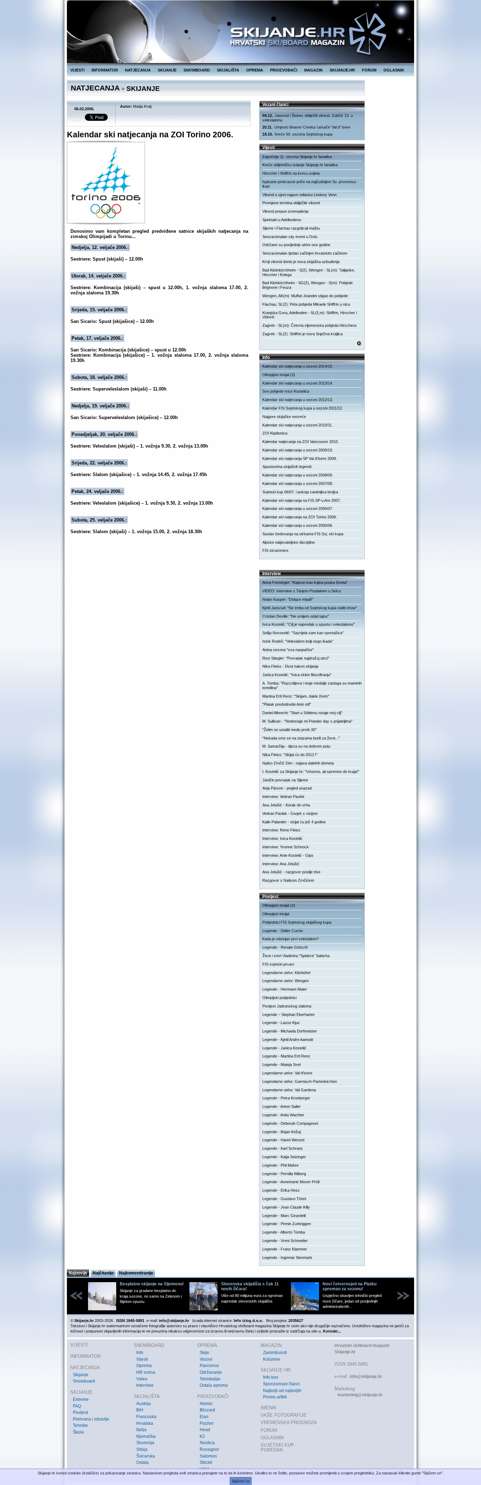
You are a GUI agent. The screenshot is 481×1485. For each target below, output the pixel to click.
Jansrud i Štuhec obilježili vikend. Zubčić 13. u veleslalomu (307, 117)
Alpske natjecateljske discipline (288, 542)
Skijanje (80, 1374)
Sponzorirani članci (281, 1383)
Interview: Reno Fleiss (281, 830)
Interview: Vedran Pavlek (283, 796)
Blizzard (207, 1410)
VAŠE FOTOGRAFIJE (284, 1415)
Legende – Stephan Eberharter (288, 1014)
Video (142, 1379)
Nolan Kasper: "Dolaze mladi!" (287, 599)
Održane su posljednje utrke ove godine (296, 245)
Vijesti (142, 1359)
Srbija (142, 1449)
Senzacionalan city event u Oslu (289, 237)
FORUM (369, 70)
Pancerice (209, 1365)
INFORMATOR (105, 70)
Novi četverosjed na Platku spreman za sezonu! (349, 1286)
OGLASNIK (393, 70)
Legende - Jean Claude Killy (286, 1207)
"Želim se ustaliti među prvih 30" (289, 730)
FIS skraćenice (275, 550)
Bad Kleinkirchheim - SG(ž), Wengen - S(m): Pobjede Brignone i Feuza (307, 285)
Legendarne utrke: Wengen (285, 981)
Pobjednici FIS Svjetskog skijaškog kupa (296, 922)
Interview (145, 1385)
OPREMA (254, 70)
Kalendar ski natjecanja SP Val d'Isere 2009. (299, 458)
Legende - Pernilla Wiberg (284, 1174)
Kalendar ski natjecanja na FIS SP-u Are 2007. (301, 500)
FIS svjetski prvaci (278, 964)
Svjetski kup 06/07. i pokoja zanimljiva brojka (300, 492)
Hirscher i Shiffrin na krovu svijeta (291, 173)
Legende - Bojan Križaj (281, 1132)
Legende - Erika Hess (281, 1190)
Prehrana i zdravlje (91, 1419)
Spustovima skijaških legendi (286, 466)
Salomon (208, 1456)
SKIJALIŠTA (228, 70)
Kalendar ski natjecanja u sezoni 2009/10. (297, 450)
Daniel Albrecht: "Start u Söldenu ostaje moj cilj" (302, 713)
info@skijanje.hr (366, 1376)
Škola (78, 1432)
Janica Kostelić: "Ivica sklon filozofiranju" (296, 675)
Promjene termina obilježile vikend (291, 203)
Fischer (207, 1423)
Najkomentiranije (136, 1273)
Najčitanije (103, 1273)
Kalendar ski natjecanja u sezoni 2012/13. (297, 400)
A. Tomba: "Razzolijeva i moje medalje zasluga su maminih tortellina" (312, 685)
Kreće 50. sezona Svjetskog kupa (297, 134)
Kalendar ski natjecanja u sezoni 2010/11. (297, 425)
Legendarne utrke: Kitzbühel (286, 973)
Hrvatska (144, 1423)
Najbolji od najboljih (282, 1390)
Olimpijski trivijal (275, 914)
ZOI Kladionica (274, 433)
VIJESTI (77, 70)
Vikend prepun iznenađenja (285, 211)
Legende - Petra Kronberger (286, 1098)
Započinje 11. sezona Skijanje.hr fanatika (297, 157)
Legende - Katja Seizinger (284, 1157)
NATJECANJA (138, 70)
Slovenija (145, 1442)
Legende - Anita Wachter (283, 1115)
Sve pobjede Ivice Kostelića (285, 391)
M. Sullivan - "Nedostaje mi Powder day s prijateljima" (307, 721)
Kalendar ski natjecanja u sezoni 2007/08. (297, 483)
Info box (270, 1377)
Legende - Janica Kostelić (284, 1048)
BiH (139, 1410)
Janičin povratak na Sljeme (285, 780)
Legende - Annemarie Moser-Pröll (290, 1182)
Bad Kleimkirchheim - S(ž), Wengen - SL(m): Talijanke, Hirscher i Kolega (308, 272)
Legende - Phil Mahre (280, 1165)
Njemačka (146, 1436)
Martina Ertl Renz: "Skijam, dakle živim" (295, 696)
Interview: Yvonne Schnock (285, 847)
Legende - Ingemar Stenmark (287, 1257)
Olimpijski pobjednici (279, 998)
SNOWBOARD (196, 70)
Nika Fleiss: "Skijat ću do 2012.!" (290, 755)
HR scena (145, 1372)
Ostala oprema (214, 1385)
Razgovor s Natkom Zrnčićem (288, 880)
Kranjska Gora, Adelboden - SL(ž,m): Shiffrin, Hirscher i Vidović (309, 315)
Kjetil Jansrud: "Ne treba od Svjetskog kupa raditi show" (309, 608)
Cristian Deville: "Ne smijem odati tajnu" (295, 616)
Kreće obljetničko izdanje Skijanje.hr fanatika (300, 165)
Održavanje (211, 1372)
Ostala (142, 1462)
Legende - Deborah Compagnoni (290, 1123)
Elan (204, 1416)
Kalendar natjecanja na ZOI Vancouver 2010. (300, 441)
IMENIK (269, 1407)
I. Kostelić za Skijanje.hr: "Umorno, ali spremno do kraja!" (310, 771)
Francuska (146, 1416)
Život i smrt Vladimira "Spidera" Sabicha (296, 956)
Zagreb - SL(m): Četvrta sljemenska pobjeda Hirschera (309, 325)
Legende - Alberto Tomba (283, 1232)
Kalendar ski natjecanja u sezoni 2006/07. (297, 508)
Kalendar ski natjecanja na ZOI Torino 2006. (299, 517)
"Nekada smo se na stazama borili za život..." (301, 738)
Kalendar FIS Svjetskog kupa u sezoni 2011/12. (302, 408)
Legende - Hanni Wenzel (283, 1140)
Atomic (206, 1403)
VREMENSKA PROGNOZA (289, 1422)
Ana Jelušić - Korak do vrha (286, 805)
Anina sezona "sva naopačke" (288, 650)
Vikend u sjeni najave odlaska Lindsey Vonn (299, 195)
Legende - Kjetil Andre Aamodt (287, 1039)
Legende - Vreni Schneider (285, 1240)
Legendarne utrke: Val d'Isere (287, 1073)
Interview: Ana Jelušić (280, 864)
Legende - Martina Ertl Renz (286, 1056)
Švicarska (145, 1456)
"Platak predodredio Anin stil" (286, 704)
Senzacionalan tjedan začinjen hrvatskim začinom (304, 253)
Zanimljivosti (275, 1352)
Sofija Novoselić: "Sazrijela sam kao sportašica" (303, 633)
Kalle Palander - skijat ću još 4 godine (294, 822)
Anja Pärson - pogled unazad (287, 788)
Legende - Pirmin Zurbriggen (286, 1224)
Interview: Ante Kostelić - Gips (287, 855)
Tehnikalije (210, 1379)
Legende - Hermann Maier (284, 989)
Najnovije (78, 1273)
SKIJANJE (167, 70)
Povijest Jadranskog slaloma (286, 1006)
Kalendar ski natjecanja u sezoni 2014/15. (297, 366)
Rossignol (209, 1449)
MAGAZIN (313, 70)
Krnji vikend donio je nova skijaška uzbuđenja (300, 262)
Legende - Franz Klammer (284, 1249)
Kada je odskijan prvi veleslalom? (290, 939)
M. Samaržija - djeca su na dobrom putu (296, 746)
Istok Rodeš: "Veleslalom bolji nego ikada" (297, 641)
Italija (141, 1429)
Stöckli (206, 1462)
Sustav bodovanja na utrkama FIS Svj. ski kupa (302, 534)
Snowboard (84, 1381)
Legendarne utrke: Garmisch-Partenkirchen (299, 1081)
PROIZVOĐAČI (283, 70)
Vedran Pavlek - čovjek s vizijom (290, 813)
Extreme (81, 1399)
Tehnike (80, 1425)
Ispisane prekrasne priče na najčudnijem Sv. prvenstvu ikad (309, 184)
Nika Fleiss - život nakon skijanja (290, 666)
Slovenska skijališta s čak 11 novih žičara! (250, 1286)
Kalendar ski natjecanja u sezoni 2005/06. (297, 525)
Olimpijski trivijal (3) (278, 375)
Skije (204, 1352)
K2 (202, 1436)
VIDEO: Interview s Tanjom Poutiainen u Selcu (301, 591)
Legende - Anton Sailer (281, 1106)
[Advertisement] (159, 603)
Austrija (143, 1403)
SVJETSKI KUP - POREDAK (279, 1447)
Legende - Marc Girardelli (284, 1215)
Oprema (144, 1365)
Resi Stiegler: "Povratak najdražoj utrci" (295, 658)
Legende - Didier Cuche (282, 931)
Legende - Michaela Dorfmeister (289, 1031)
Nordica (207, 1442)
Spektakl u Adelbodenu (281, 220)
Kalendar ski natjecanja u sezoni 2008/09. (297, 475)
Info (139, 1352)
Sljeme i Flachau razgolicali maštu (291, 228)
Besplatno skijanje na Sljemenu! (152, 1283)
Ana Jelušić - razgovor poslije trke (291, 872)
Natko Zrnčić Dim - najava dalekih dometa (298, 763)
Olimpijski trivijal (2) (278, 905)
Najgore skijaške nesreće (284, 416)
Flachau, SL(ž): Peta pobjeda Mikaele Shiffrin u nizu (306, 304)
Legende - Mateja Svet (281, 1064)
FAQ (77, 1406)
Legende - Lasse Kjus (281, 1023)
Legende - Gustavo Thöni (284, 1199)
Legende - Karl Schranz (282, 1148)
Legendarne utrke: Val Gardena (289, 1090)
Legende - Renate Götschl (284, 947)
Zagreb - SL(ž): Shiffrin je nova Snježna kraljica (302, 334)
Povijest (80, 1412)
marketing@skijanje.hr (360, 1394)
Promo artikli (275, 1396)
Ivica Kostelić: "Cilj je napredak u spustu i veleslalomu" (308, 624)
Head (205, 1429)
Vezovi (206, 1359)
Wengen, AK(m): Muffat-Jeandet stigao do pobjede (305, 296)
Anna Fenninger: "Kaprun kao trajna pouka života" (305, 582)
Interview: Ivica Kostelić (282, 838)
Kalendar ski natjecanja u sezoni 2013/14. (297, 383)
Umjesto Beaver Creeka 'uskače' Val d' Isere (306, 127)
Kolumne (271, 1359)
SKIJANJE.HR (342, 70)
